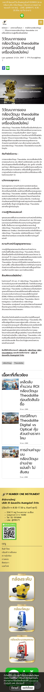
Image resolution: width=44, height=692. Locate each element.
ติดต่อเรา (5, 562)
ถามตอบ (5, 559)
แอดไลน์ (5, 566)
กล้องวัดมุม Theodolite (11, 127)
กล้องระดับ (23, 350)
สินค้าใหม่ (6, 549)
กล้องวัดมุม (32, 350)
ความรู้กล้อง (6, 556)
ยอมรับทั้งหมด (28, 688)
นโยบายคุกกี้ (20, 683)
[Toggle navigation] (41, 22)
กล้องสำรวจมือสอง (9, 552)
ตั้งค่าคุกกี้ (14, 688)
